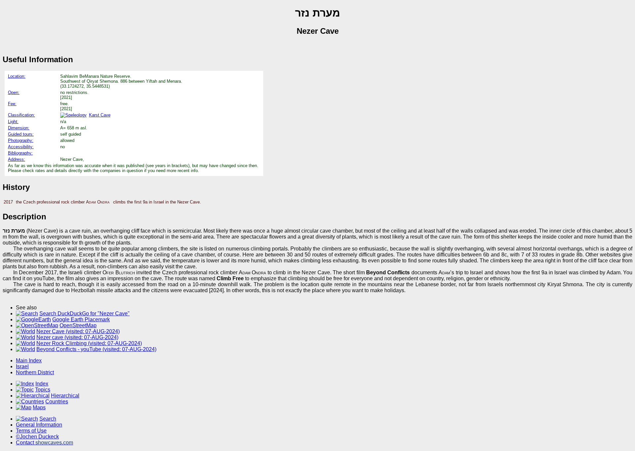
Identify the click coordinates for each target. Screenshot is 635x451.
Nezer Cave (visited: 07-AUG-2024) (78, 331)
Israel (22, 366)
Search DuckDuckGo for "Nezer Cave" (84, 313)
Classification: (21, 115)
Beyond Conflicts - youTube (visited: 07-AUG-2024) (96, 349)
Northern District (35, 372)
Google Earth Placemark (81, 319)
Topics (42, 389)
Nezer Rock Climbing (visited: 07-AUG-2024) (89, 343)
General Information (39, 425)
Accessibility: (21, 146)
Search (47, 419)
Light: (13, 121)
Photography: (20, 140)
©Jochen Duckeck (37, 436)
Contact (44, 442)
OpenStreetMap (78, 325)
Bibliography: (20, 153)
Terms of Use (31, 430)
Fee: (12, 103)
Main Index (29, 360)
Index (41, 383)
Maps (39, 407)
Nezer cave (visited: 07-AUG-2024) (77, 337)
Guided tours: (21, 134)
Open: (14, 92)
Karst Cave (99, 115)
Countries (56, 401)
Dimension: (18, 127)
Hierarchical (65, 395)
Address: (16, 159)
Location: (16, 76)
